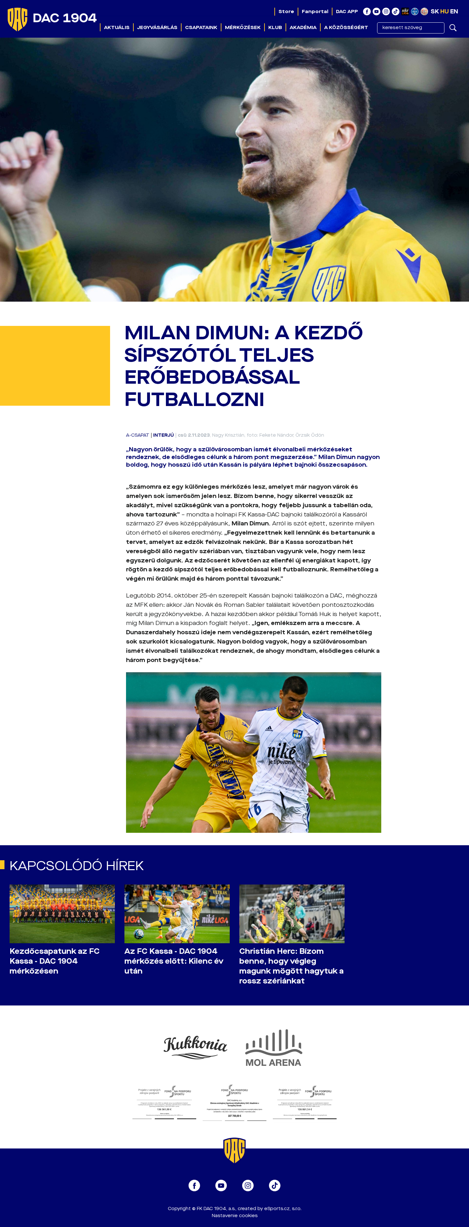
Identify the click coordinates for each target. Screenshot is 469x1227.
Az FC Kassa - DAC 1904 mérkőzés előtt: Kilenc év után (173, 961)
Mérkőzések (243, 27)
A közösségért (346, 27)
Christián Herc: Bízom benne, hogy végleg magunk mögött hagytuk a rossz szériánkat (291, 966)
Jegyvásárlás (157, 27)
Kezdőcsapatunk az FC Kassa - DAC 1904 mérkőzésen (55, 961)
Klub (275, 27)
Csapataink (201, 27)
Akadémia (303, 27)
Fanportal (315, 11)
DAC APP (347, 11)
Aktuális (117, 27)
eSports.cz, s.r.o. (283, 1209)
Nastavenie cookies (234, 1216)
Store (286, 11)
